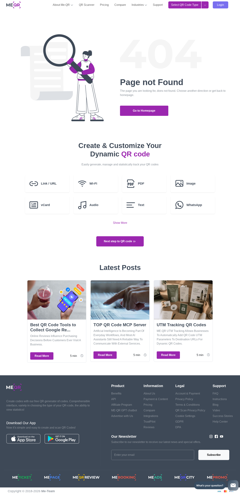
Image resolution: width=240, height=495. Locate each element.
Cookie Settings (185, 415)
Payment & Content (156, 399)
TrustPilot (149, 421)
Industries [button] (138, 4)
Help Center (220, 421)
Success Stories (223, 415)
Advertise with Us (122, 415)
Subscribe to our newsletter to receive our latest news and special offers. (156, 442)
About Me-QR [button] (61, 4)
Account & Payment (187, 393)
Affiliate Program (121, 404)
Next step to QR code (118, 241)
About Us (149, 393)
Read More (42, 355)
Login (220, 4)
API (113, 399)
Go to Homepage (144, 110)
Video (216, 410)
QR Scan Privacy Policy (190, 410)
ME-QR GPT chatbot (124, 410)
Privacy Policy (184, 399)
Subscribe (214, 454)
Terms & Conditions (187, 404)
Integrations (151, 415)
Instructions (220, 399)
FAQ (215, 393)
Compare (120, 4)
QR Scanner (86, 4)
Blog (215, 404)
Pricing (104, 4)
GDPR (179, 421)
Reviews (149, 427)
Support (158, 4)
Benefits (116, 393)
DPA (178, 427)
